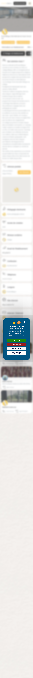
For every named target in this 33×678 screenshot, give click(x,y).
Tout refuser (16, 345)
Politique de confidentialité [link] (16, 353)
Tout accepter (16, 341)
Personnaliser (16, 348)
